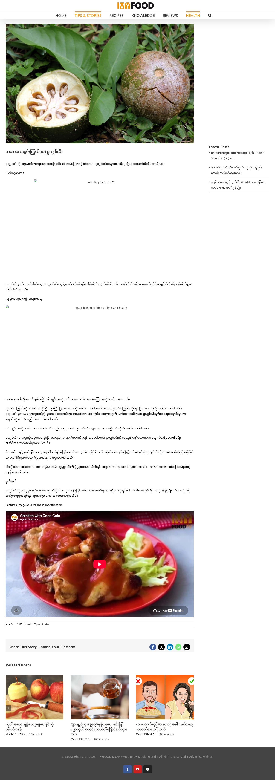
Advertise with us (201, 757)
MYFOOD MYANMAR (113, 757)
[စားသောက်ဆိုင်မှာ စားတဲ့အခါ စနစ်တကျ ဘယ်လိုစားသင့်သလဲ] (100, 677)
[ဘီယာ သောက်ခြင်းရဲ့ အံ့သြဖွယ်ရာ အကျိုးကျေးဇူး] (165, 677)
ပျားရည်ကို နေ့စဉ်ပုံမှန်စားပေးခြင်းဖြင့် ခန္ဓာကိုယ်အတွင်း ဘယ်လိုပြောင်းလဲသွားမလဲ (34, 729)
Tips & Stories (41, 624)
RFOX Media (138, 757)
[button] (210, 15)
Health (29, 624)
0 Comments (36, 739)
